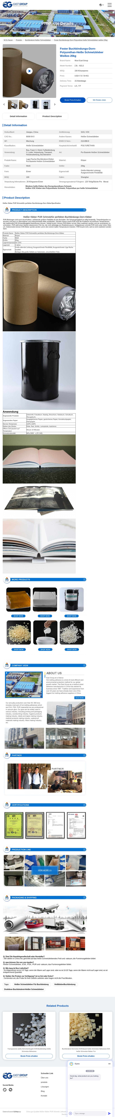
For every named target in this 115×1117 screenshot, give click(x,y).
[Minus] (109, 1063)
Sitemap (18, 1111)
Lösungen (45, 1087)
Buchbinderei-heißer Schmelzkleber (38, 40)
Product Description (52, 116)
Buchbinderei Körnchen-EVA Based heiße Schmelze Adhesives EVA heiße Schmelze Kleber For (86, 1050)
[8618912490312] (5, 1089)
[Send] (109, 1113)
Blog (43, 1091)
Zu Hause (9, 40)
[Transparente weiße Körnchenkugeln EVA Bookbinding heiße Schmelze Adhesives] (29, 1029)
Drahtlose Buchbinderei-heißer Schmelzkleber (24, 989)
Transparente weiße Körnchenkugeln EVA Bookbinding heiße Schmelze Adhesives (29, 1050)
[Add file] (70, 1113)
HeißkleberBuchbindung (64, 984)
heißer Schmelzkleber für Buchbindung (31, 984)
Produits (19, 40)
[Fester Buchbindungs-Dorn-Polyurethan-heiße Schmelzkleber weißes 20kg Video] (29, 71)
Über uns (44, 1078)
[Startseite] (15, 1078)
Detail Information (18, 116)
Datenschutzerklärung (8, 1111)
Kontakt (44, 1096)
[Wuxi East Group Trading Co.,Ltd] (15, 5)
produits (44, 1082)
